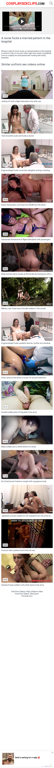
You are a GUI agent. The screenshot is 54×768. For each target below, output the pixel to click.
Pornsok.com (27, 596)
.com (25, 3)
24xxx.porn (34, 594)
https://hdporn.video (34, 591)
